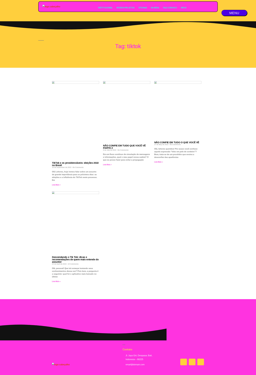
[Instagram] (200, 362)
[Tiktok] (192, 362)
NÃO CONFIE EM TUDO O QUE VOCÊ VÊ (176, 142)
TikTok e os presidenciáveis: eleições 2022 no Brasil (75, 164)
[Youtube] (183, 362)
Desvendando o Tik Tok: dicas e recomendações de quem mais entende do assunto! (75, 259)
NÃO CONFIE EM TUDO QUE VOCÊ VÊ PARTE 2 (124, 146)
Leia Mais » (56, 185)
